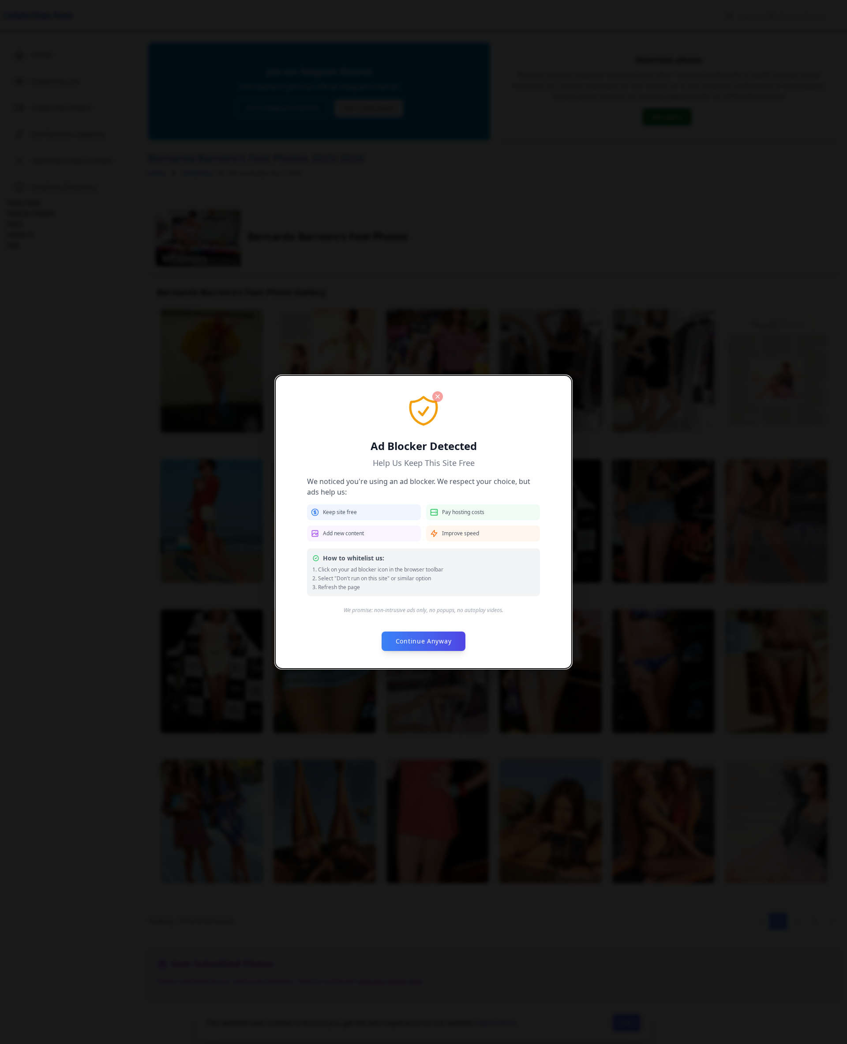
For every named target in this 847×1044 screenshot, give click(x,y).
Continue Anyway (424, 641)
